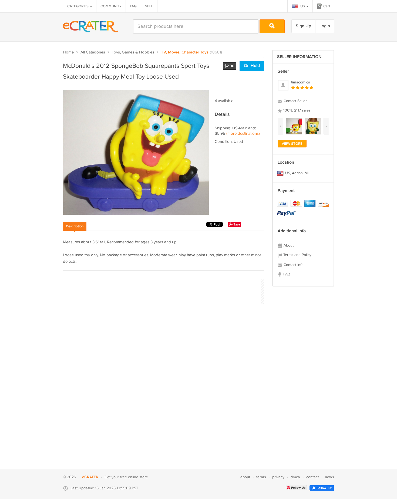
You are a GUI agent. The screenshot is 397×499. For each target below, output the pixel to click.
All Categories (92, 52)
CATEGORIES (78, 6)
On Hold (252, 65)
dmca (295, 477)
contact (312, 477)
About (288, 245)
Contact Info (293, 265)
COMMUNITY (111, 6)
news (329, 477)
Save (236, 224)
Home (68, 52)
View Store (292, 143)
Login (324, 26)
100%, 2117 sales (296, 110)
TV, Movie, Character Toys (184, 52)
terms (261, 477)
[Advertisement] (161, 291)
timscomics (300, 82)
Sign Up (303, 26)
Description (74, 226)
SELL (149, 6)
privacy (278, 477)
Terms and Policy (296, 255)
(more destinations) (243, 133)
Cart (326, 6)
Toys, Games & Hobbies (133, 52)
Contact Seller (294, 101)
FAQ (133, 6)
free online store (134, 477)
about (245, 477)
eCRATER (90, 477)
